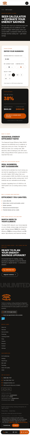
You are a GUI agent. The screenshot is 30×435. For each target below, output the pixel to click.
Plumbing (4, 365)
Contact (3, 345)
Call (6, 432)
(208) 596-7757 (10, 270)
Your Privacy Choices (22, 422)
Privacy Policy (5, 410)
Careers (3, 341)
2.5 (9, 75)
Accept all (15, 425)
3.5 (17, 75)
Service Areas (5, 332)
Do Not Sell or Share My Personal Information (12, 413)
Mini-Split (4, 363)
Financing (4, 334)
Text (16, 432)
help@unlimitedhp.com (9, 382)
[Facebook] (3, 389)
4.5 (6, 78)
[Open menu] (26, 3)
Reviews (4, 343)
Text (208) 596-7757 (8, 380)
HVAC (3, 370)
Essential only (6, 425)
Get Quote (25, 432)
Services (4, 329)
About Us (4, 327)
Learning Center (5, 336)
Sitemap (4, 348)
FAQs (3, 339)
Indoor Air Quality (6, 367)
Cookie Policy (12, 410)
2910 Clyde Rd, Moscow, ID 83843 (11, 385)
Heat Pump (4, 360)
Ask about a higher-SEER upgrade (13, 115)
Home (3, 9)
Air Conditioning (5, 356)
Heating (3, 358)
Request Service (9, 274)
